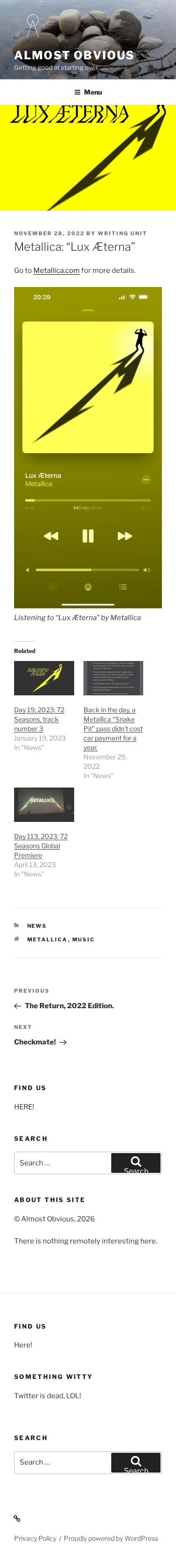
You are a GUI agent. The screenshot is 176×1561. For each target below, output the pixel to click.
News (37, 926)
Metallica (47, 939)
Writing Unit (122, 233)
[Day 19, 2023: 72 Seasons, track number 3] (44, 678)
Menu (93, 92)
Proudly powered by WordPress (111, 1538)
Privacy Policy (35, 1538)
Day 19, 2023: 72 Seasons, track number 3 (39, 719)
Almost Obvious (74, 55)
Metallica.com (56, 270)
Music (83, 939)
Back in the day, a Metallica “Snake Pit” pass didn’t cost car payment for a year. (113, 728)
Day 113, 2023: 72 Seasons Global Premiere (41, 845)
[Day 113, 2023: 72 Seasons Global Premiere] (44, 805)
